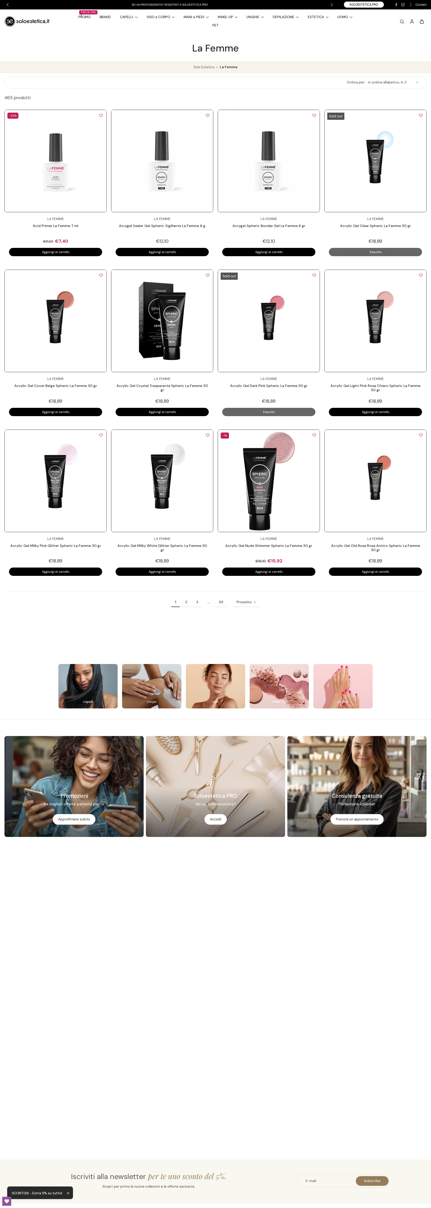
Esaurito (375, 252)
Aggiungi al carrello (55, 252)
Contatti (421, 5)
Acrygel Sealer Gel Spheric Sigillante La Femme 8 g (162, 225)
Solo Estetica (204, 67)
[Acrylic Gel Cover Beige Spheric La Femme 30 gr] (55, 321)
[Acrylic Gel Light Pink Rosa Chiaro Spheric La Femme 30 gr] (375, 321)
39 (221, 602)
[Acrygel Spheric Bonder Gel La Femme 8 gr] (269, 161)
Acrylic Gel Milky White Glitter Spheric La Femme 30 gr (162, 547)
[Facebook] (396, 4)
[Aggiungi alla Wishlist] (101, 115)
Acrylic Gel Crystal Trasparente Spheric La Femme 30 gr (162, 387)
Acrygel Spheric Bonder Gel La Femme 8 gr (269, 225)
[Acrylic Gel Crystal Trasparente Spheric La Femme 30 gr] (162, 321)
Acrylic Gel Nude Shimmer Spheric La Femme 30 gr (268, 545)
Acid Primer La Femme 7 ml (55, 225)
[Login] (412, 21)
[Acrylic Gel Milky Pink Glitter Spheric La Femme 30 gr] (55, 481)
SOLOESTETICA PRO (364, 5)
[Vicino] (68, 1193)
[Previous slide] (8, 5)
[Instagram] (403, 4)
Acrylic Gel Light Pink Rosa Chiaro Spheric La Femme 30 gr (375, 387)
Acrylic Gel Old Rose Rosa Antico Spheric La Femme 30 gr (375, 547)
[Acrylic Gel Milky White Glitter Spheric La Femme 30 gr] (162, 481)
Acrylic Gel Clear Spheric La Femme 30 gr (375, 225)
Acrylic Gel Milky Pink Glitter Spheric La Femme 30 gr (55, 545)
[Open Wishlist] (6, 1201)
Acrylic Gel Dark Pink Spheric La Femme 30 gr (269, 385)
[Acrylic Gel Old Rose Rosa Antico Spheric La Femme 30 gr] (375, 481)
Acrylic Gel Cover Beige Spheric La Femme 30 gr (55, 385)
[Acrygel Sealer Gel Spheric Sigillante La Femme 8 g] (162, 161)
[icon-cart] (422, 21)
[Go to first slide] (332, 5)
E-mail (311, 1181)
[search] (402, 21)
